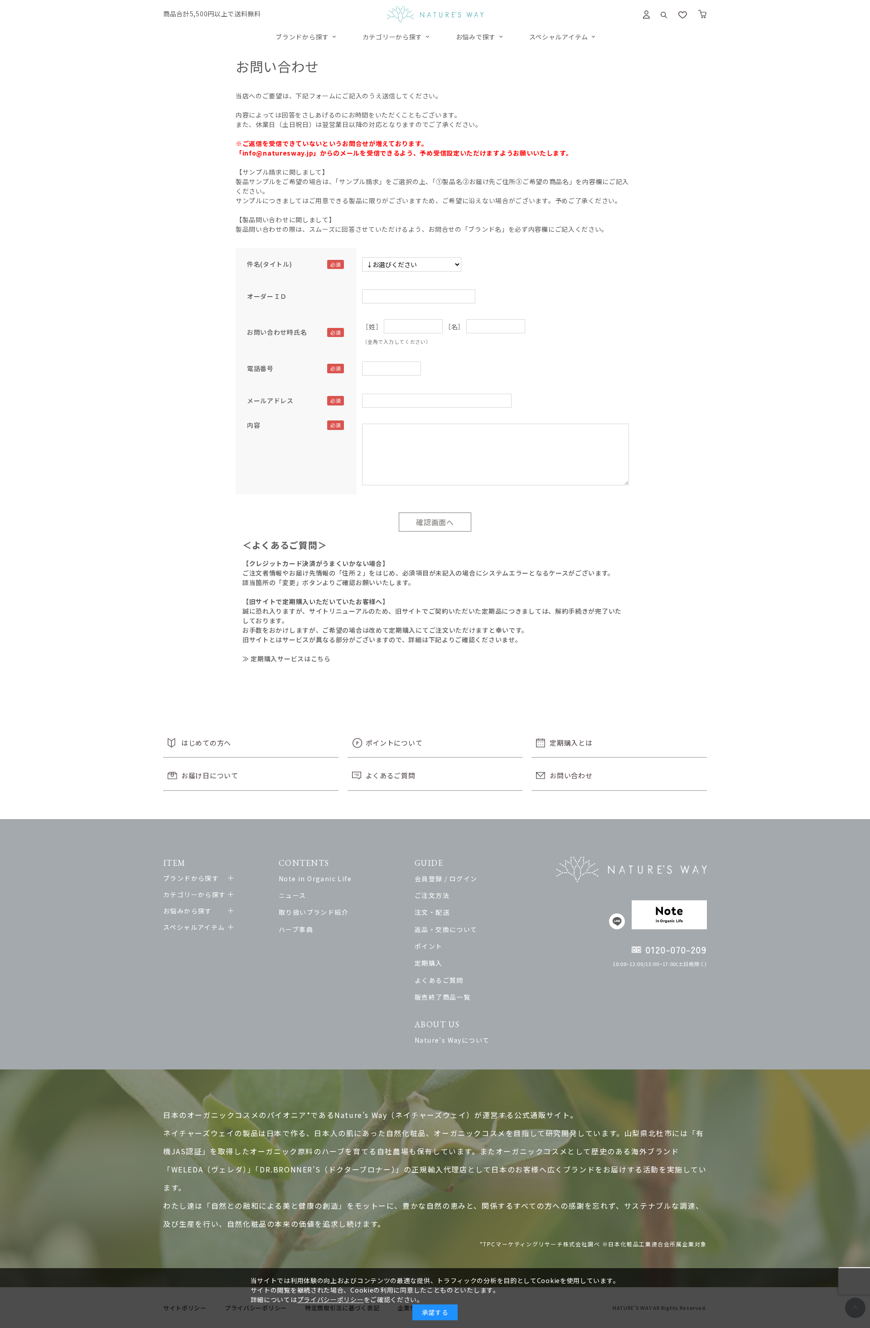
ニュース (292, 895)
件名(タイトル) (269, 264)
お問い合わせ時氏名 (277, 332)
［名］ (454, 326)
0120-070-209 (676, 949)
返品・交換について (446, 929)
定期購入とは (571, 742)
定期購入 (429, 962)
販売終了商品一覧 (442, 996)
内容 (253, 425)
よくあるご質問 (391, 775)
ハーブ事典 (296, 929)
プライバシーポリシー (330, 1299)
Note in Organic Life (315, 878)
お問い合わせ (571, 775)
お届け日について (209, 775)
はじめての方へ (206, 742)
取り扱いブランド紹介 (313, 912)
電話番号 (260, 368)
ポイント (429, 946)
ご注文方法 (432, 895)
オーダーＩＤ (267, 296)
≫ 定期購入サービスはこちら (286, 658)
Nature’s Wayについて (452, 1040)
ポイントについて (394, 742)
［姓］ (372, 326)
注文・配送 (432, 912)
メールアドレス (270, 400)
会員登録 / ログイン (446, 878)
